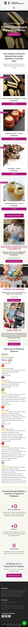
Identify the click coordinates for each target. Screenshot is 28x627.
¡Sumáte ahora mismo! (14, 575)
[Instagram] (6, 616)
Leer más (14, 103)
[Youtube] (9, 616)
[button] (14, 7)
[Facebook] (2, 616)
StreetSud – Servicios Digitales (15, 625)
